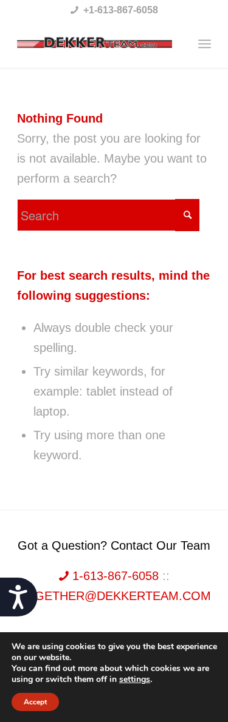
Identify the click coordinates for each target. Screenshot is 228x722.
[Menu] (204, 43)
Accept (35, 702)
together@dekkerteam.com (114, 595)
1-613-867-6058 (115, 575)
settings (134, 679)
